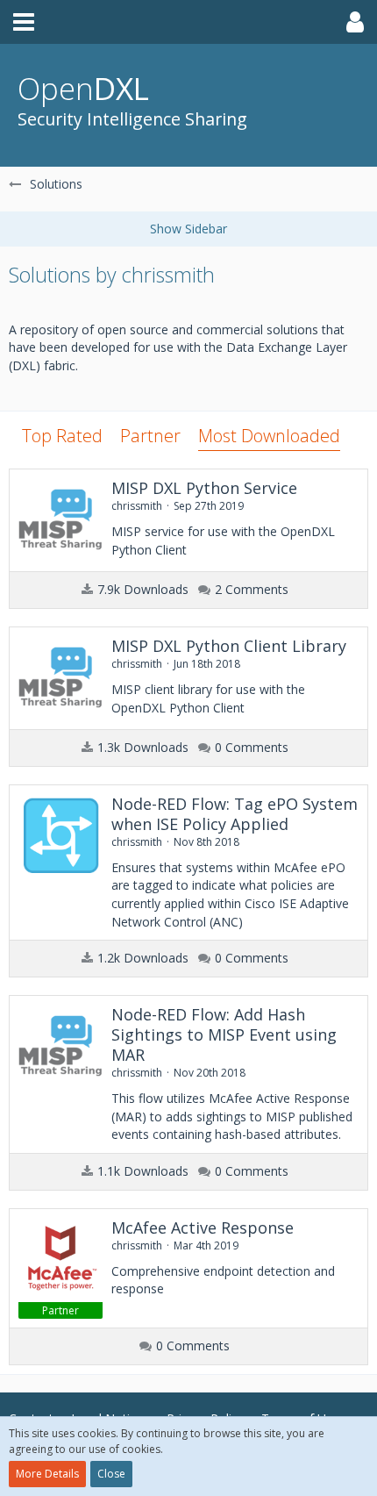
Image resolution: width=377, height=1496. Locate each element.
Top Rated (62, 435)
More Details (47, 1473)
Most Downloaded (269, 435)
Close (111, 1473)
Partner (150, 435)
